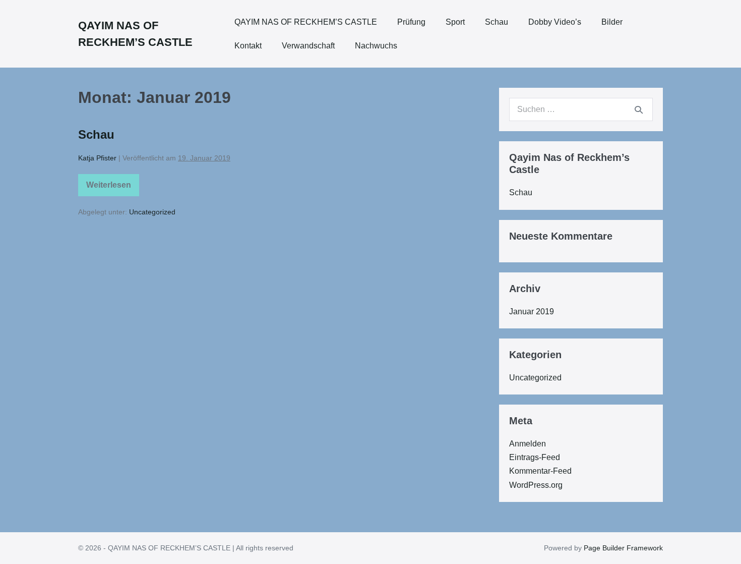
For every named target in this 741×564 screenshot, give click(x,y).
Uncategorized (152, 212)
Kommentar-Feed (540, 471)
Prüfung (411, 22)
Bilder (612, 22)
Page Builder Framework (623, 548)
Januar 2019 (531, 311)
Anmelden (527, 443)
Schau (496, 22)
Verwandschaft (308, 45)
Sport (455, 22)
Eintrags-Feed (534, 457)
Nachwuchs (376, 45)
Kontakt (248, 45)
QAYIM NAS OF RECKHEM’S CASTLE (305, 22)
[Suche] (639, 109)
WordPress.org (536, 485)
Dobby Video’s (554, 22)
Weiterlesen (109, 187)
